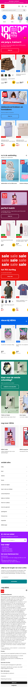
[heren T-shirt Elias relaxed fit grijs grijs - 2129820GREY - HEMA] (2, 301)
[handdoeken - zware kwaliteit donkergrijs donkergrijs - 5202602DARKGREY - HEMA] (9, 75)
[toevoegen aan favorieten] (13, 56)
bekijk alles (14, 322)
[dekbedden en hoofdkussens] (10, 172)
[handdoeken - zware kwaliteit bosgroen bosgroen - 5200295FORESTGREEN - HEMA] (6, 75)
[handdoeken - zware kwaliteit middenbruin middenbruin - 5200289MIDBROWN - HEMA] (2, 75)
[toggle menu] (25, 6)
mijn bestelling (5, 547)
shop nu (14, 42)
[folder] (10, 440)
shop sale (14, 269)
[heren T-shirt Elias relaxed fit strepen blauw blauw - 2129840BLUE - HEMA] (6, 301)
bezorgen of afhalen (7, 549)
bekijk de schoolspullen (14, 378)
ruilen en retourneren (7, 550)
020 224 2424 (4, 556)
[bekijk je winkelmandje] (22, 6)
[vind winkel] (25, 540)
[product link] (8, 63)
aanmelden (14, 581)
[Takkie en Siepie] (10, 404)
